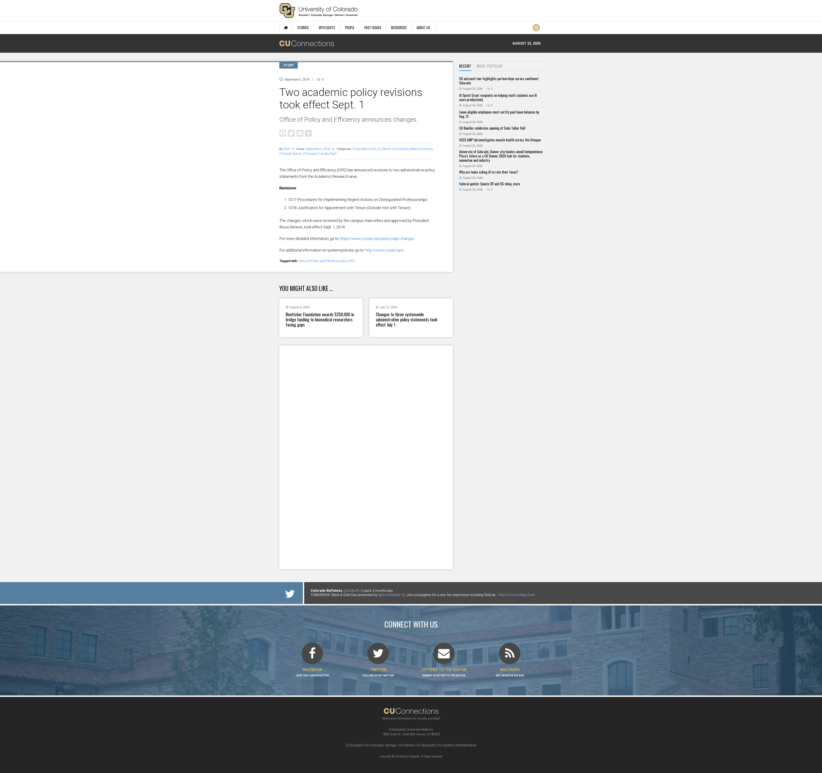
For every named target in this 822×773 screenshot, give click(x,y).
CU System (310, 153)
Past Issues (372, 27)
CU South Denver (290, 153)
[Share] (308, 133)
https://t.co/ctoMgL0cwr (516, 595)
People (349, 27)
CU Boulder (359, 149)
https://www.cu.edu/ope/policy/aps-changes (377, 238)
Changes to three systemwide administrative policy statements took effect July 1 (406, 319)
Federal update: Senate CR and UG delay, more (489, 183)
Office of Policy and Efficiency (318, 261)
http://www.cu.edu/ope (384, 250)
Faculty (324, 153)
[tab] (465, 66)
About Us (423, 27)
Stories (302, 27)
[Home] (318, 10)
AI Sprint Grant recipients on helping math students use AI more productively (498, 97)
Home (286, 27)
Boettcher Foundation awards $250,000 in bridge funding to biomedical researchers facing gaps (320, 319)
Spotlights (327, 27)
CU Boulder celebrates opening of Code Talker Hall (492, 128)
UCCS (372, 149)
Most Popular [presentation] (489, 66)
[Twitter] (291, 133)
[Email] (299, 133)
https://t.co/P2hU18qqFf (329, 599)
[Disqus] (366, 401)
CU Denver (384, 149)
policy (343, 261)
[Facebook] (282, 133)
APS (351, 261)
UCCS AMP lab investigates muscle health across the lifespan (500, 139)
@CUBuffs (351, 591)
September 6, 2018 (317, 149)
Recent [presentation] (465, 66)
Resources (399, 27)
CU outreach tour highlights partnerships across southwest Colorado (499, 80)
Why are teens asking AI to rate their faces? (488, 172)
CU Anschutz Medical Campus (412, 149)
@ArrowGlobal (389, 595)
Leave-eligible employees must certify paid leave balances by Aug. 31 (499, 114)
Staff (286, 149)
